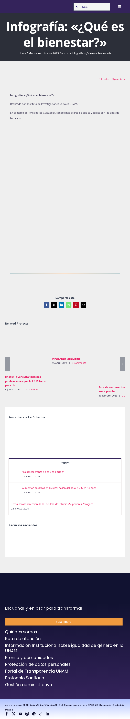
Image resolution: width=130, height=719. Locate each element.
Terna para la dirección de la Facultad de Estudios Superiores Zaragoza (52, 504)
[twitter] (13, 714)
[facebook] (6, 714)
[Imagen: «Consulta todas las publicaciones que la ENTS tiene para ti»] (26, 351)
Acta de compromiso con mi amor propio (114, 356)
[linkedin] (47, 714)
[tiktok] (40, 714)
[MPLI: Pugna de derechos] (64, 535)
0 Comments (31, 389)
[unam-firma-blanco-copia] (14, 586)
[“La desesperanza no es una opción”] (15, 472)
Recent (65, 462)
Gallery (31, 351)
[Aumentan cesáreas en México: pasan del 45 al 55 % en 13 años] (15, 489)
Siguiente (117, 79)
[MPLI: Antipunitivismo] (73, 342)
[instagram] (27, 714)
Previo (105, 79)
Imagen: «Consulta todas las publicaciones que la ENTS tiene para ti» (21, 351)
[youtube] (20, 714)
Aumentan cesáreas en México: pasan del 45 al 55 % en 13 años (59, 487)
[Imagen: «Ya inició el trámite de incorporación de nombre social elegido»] (14, 539)
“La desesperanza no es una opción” (43, 471)
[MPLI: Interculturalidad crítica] (26, 535)
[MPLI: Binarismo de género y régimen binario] (51, 535)
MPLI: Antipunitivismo (68, 342)
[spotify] (34, 714)
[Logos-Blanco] (14, 4)
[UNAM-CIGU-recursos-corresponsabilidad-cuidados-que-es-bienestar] (65, 125)
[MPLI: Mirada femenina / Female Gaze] (76, 535)
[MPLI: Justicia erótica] (39, 535)
